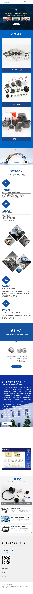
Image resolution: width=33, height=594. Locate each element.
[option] (11, 354)
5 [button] (20, 364)
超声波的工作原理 (16, 508)
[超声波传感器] (16, 53)
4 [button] (17, 364)
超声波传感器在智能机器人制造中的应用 (21, 503)
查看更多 (16, 366)
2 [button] (13, 364)
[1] (16, 87)
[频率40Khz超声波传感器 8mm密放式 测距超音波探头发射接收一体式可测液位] (11, 350)
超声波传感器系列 (16, 70)
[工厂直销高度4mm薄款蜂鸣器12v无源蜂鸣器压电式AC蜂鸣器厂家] (22, 350)
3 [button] (15, 364)
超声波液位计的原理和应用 (18, 526)
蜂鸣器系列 (16, 104)
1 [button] (11, 364)
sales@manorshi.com (17, 552)
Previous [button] (4, 350)
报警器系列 (16, 139)
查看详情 (6, 423)
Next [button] (29, 350)
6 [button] (22, 364)
